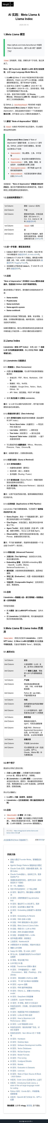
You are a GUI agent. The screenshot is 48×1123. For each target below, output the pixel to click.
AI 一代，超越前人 (17, 885)
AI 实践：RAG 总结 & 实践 (20, 919)
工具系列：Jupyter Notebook (21, 999)
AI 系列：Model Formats (19, 1054)
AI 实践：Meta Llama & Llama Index (24, 16)
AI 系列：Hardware (17, 1038)
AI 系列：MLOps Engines (20, 1051)
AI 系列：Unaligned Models (21, 1061)
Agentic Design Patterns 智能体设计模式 (26, 865)
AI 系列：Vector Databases (20, 1048)
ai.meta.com (32, 254)
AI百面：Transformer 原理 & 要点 (23, 966)
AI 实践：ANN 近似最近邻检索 (22, 932)
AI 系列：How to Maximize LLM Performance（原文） (22, 1019)
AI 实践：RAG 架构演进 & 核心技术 (24, 922)
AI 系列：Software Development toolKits (25, 1045)
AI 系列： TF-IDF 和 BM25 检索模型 (24, 981)
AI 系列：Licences (17, 1070)
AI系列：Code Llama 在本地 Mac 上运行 (26, 1079)
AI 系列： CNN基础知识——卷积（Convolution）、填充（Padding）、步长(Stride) (25, 972)
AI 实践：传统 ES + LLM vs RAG (23, 928)
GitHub (17, 176)
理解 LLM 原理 (16, 948)
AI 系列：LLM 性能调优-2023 (21, 1024)
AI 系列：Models (16, 1064)
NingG (6, 4)
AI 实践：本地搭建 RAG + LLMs (22, 935)
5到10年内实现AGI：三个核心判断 (23, 889)
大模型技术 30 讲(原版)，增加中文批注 (25, 944)
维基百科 (30, 221)
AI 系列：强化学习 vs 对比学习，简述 (24, 903)
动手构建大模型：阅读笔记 (20, 938)
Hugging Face (19, 262)
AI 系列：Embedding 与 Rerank (22, 916)
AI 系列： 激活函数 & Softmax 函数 (23, 978)
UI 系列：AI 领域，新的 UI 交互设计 (24, 1003)
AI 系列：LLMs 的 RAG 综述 (21, 1015)
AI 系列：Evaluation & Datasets (22, 1067)
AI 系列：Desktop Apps (19, 1042)
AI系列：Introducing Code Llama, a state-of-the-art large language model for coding (25, 1085)
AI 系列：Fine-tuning (18, 1058)
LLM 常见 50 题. (16, 963)
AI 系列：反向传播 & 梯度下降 (21, 907)
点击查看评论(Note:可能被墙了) (16, 840)
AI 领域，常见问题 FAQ (19, 960)
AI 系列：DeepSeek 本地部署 (21, 996)
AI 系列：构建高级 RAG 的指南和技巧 (25, 1012)
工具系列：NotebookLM (19, 941)
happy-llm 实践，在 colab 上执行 (23, 951)
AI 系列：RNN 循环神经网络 (21, 987)
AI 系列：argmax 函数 (18, 984)
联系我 (40, 840)
